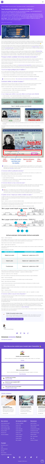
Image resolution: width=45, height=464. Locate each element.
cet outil (11, 168)
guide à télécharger (25, 306)
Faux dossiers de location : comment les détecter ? (25, 6)
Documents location (12, 6)
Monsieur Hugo (39, 51)
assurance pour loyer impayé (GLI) (24, 65)
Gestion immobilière (4, 6)
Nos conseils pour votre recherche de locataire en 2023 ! (26, 78)
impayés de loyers (35, 46)
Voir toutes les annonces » (6, 339)
